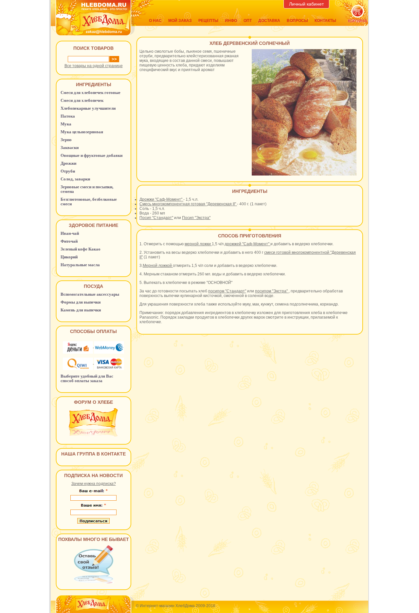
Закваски (70, 147)
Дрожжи (68, 163)
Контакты (325, 20)
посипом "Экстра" (272, 291)
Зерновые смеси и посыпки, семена (87, 189)
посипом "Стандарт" (227, 291)
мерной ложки (198, 244)
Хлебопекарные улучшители (88, 108)
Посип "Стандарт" (156, 217)
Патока (68, 116)
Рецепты (208, 20)
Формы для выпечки (80, 302)
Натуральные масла (80, 264)
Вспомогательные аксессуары (90, 294)
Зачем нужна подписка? (93, 483)
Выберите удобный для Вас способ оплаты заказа (87, 378)
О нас (155, 20)
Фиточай (69, 241)
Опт (248, 20)
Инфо (231, 20)
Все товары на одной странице (93, 66)
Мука (66, 123)
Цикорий (69, 256)
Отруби (68, 171)
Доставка (269, 20)
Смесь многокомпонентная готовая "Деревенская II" (188, 204)
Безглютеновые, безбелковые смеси (89, 201)
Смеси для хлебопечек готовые (90, 92)
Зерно (66, 139)
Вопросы (297, 20)
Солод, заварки (75, 178)
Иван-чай (70, 233)
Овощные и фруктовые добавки (91, 155)
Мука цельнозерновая (82, 131)
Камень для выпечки (81, 309)
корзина (357, 21)
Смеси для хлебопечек (82, 100)
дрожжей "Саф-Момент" (247, 244)
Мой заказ (180, 20)
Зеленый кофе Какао (80, 249)
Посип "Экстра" (196, 217)
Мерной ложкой (158, 265)
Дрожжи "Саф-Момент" (161, 199)
